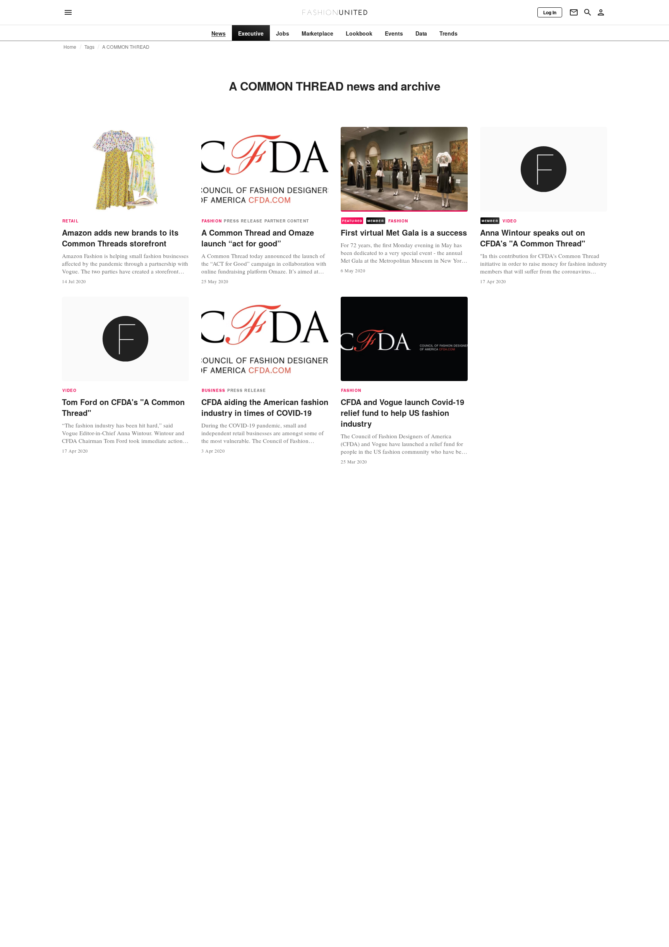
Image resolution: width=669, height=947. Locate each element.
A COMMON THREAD (125, 47)
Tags (89, 47)
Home (70, 47)
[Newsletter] (574, 12)
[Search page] (588, 12)
